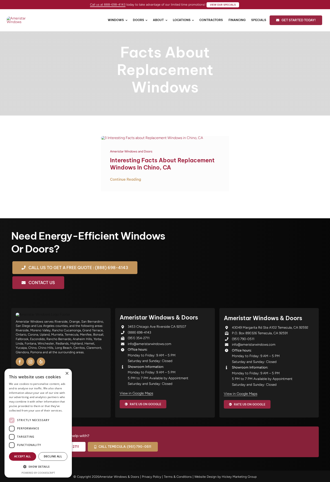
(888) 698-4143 (139, 332)
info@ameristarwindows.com (149, 344)
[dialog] (38, 423)
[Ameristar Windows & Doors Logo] (22, 18)
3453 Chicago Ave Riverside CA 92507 (157, 327)
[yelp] (41, 362)
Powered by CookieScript (38, 472)
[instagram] (30, 362)
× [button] (66, 373)
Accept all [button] (22, 456)
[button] (38, 467)
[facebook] (20, 362)
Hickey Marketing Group (239, 477)
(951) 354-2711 (139, 338)
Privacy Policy (151, 477)
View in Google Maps (136, 393)
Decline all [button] (53, 456)
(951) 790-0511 (243, 339)
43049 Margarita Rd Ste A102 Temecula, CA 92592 (270, 328)
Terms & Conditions (178, 477)
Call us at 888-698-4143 (107, 4)
